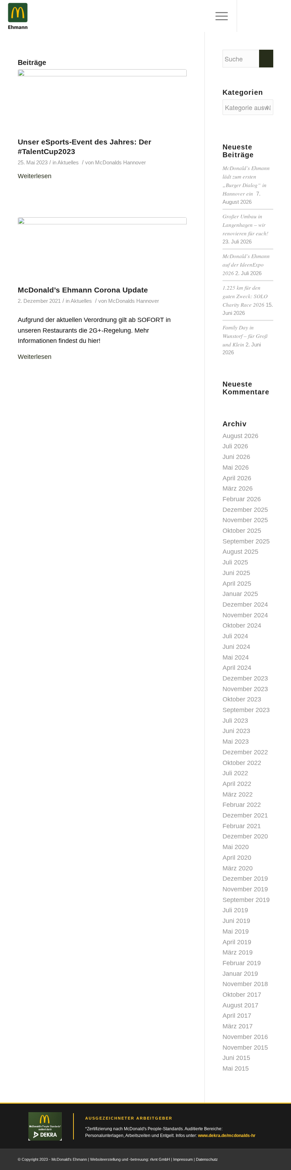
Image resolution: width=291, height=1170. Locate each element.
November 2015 (245, 1047)
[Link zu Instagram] (246, 1158)
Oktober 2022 (242, 762)
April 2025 (237, 583)
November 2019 (245, 889)
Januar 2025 (240, 593)
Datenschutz (207, 1159)
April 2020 (237, 857)
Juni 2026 (236, 456)
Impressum (183, 1159)
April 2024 (237, 667)
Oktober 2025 (242, 530)
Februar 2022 (242, 804)
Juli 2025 (235, 562)
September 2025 (246, 541)
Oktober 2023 (242, 699)
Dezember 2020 (245, 836)
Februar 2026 (242, 499)
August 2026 (240, 435)
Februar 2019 (242, 963)
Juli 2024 (235, 636)
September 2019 (246, 899)
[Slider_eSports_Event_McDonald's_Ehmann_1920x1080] (102, 101)
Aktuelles (68, 162)
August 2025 (240, 551)
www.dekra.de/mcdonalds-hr (227, 1135)
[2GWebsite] (102, 249)
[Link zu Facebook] (236, 1158)
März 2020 (238, 868)
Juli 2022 (235, 773)
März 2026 (238, 488)
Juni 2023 (236, 730)
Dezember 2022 (245, 752)
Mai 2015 (236, 1068)
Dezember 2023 (245, 678)
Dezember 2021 (245, 815)
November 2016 (245, 1036)
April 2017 (237, 1015)
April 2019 (237, 942)
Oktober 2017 (242, 994)
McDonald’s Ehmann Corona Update (83, 290)
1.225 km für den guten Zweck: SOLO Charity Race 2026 (245, 296)
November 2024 (245, 615)
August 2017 (240, 1005)
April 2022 (237, 783)
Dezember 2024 (245, 604)
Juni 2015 (236, 1057)
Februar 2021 (242, 826)
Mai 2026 (236, 467)
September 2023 (246, 710)
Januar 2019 (240, 973)
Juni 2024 (236, 646)
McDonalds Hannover (120, 162)
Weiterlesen (34, 176)
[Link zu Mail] (257, 1158)
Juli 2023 (235, 720)
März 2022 (238, 794)
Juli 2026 (235, 446)
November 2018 (245, 984)
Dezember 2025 (245, 509)
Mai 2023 (236, 741)
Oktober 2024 (242, 625)
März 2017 (238, 1026)
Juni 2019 (236, 920)
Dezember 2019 (245, 878)
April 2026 (237, 478)
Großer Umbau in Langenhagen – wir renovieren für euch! (245, 225)
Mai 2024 (236, 657)
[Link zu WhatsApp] (268, 1158)
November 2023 (245, 689)
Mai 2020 (236, 847)
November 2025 (245, 520)
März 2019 (238, 952)
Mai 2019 (236, 931)
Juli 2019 (235, 910)
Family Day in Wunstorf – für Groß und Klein (245, 336)
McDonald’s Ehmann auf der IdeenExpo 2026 (246, 264)
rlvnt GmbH (160, 1159)
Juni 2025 (236, 572)
